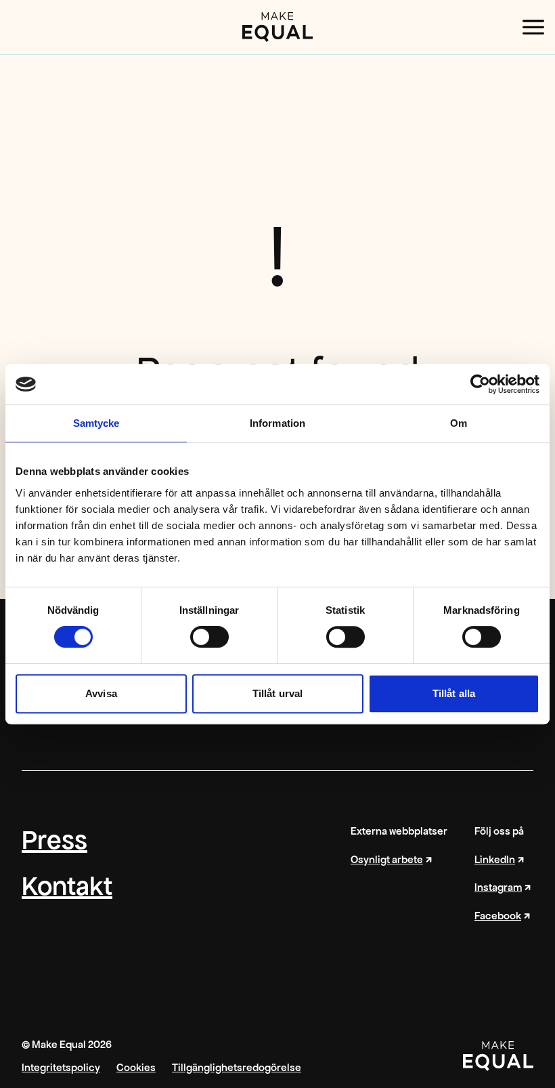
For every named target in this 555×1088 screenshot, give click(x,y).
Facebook (497, 916)
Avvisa (101, 693)
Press (54, 840)
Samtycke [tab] (96, 423)
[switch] (209, 637)
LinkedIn (494, 860)
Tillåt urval (277, 693)
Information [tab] (277, 423)
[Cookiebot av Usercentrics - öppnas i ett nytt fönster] (480, 384)
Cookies (136, 1068)
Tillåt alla (453, 693)
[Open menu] (533, 27)
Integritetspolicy (61, 1068)
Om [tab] (458, 423)
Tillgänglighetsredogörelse (236, 1068)
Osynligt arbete (387, 860)
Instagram (498, 887)
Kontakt (67, 886)
